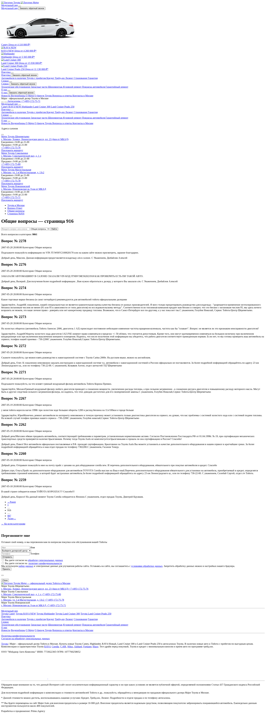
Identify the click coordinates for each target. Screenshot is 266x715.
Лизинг (69, 78)
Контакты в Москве (83, 95)
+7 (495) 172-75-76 (10, 147)
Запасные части (39, 87)
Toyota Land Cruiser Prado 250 (96, 613)
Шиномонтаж (55, 87)
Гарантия (93, 78)
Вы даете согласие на (34, 560)
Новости (6, 95)
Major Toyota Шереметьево (15, 136)
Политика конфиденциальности (18, 635)
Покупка (6, 75)
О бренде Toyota (43, 95)
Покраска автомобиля (94, 87)
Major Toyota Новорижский (15, 186)
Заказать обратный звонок (32, 8)
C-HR (63, 646)
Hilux (70, 646)
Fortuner (87, 646)
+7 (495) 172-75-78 (10, 180)
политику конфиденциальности (45, 563)
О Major (30, 95)
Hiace (95, 646)
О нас (4, 92)
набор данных (25, 566)
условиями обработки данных (147, 566)
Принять (6, 569)
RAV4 (47, 646)
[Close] (2, 134)
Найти (54, 229)
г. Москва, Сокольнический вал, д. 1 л (21, 156)
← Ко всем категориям (13, 523)
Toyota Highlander (45, 613)
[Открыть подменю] (19, 6)
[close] (2, 575)
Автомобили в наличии (14, 78)
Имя (32, 547)
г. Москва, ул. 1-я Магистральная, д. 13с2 (22, 172)
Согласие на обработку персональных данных (25, 638)
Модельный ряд (9, 8)
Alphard (78, 646)
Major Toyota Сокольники (14, 153)
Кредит (50, 78)
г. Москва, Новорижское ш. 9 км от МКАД (23, 189)
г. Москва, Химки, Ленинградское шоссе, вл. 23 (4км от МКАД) (35, 139)
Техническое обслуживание (16, 87)
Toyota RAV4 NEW (26, 613)
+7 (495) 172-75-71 (10, 197)
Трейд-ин (60, 78)
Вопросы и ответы (62, 95)
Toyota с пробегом (36, 78)
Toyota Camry (8, 613)
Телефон (34, 553)
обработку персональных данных (45, 560)
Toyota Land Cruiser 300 (67, 613)
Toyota (4, 643)
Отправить (7, 557)
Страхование (81, 78)
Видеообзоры (18, 95)
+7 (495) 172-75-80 (10, 164)
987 (9, 516)
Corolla (55, 646)
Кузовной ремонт (72, 87)
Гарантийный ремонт (117, 87)
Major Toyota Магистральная (16, 169)
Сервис (5, 83)
